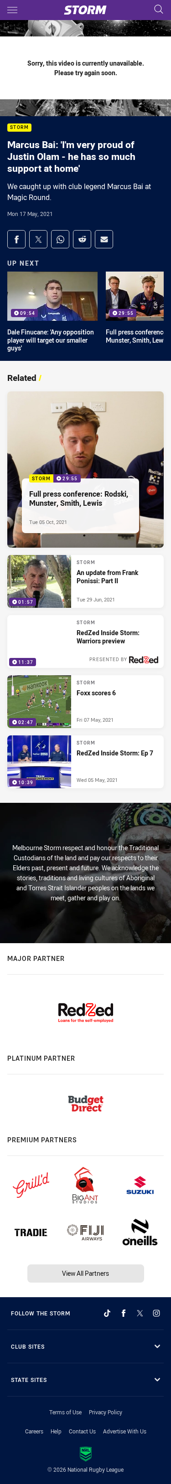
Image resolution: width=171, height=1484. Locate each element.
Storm (19, 128)
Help (56, 1431)
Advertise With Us (124, 1431)
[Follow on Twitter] (140, 1313)
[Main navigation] (12, 10)
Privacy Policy (105, 1412)
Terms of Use (65, 1412)
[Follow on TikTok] (107, 1313)
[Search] (159, 9)
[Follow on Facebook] (123, 1313)
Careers (34, 1431)
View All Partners (85, 1273)
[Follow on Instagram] (156, 1313)
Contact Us (82, 1431)
